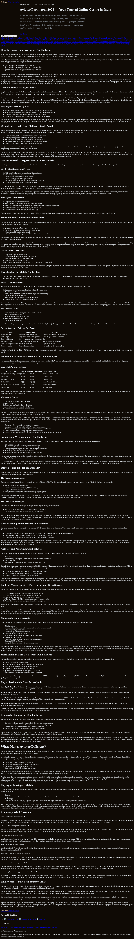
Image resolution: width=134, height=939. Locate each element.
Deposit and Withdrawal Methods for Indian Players (44, 40)
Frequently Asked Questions (94, 44)
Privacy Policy (5, 927)
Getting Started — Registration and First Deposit (81, 38)
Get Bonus (23, 34)
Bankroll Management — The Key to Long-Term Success (62, 42)
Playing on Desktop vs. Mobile (72, 44)
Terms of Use (15, 927)
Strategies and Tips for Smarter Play (103, 40)
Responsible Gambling (27, 919)
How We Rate (38, 927)
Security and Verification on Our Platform (76, 40)
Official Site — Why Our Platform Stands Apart (48, 38)
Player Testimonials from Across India (20, 44)
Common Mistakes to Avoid (92, 42)
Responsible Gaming (50, 927)
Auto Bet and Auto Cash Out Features (28, 42)
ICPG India (41, 919)
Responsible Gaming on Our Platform (47, 44)
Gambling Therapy (11, 919)
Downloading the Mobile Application (13, 40)
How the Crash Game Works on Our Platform (16, 38)
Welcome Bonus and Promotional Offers (112, 38)
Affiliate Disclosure (26, 927)
